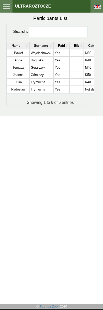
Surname (41, 46)
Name (16, 46)
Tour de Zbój (49, 306)
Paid (61, 46)
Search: (20, 31)
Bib (76, 46)
